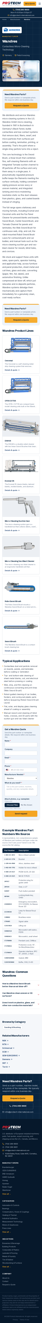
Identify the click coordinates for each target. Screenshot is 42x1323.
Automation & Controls (10, 1205)
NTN (4, 1044)
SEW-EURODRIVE (10, 1055)
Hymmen (5, 1184)
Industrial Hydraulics (10, 1218)
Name (8, 741)
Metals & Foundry (9, 1256)
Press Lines (6, 1228)
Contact (5, 1281)
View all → (6, 1194)
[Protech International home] (11, 4)
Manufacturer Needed (14, 774)
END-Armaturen (8, 1174)
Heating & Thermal (9, 1215)
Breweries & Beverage (11, 1243)
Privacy (15, 1320)
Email (7, 758)
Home (4, 19)
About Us (5, 1278)
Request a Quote (21, 106)
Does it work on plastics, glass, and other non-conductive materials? (18, 1004)
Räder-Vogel (7, 1187)
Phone (8, 766)
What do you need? (13, 783)
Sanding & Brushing (12, 1027)
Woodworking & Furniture (12, 1263)
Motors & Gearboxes (10, 1225)
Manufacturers (15, 19)
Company (8, 749)
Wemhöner (6, 1190)
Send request (21, 814)
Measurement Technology (12, 1222)
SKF (4, 1063)
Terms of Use (24, 1320)
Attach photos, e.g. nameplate (17, 800)
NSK (4, 1040)
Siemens (6, 1059)
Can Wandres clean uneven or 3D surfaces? (17, 994)
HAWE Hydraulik (8, 1177)
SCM (4, 1052)
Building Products (9, 1247)
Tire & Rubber (7, 1260)
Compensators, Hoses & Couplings (15, 1212)
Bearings (5, 1209)
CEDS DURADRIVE (9, 1170)
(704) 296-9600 (22, 10)
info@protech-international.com (22, 15)
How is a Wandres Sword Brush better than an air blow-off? (16, 985)
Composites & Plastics (10, 1250)
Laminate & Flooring (9, 1253)
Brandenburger (8, 1167)
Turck (5, 1067)
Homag (5, 1180)
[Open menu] (39, 3)
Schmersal (7, 1048)
